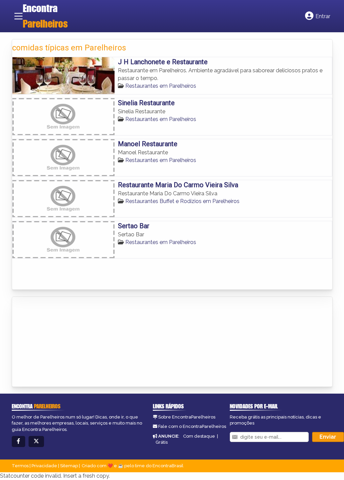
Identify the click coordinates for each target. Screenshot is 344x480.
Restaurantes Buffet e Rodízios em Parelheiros (182, 201)
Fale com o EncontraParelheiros (192, 426)
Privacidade (44, 465)
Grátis (162, 442)
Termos (20, 465)
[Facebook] (18, 441)
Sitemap (69, 465)
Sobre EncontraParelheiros (186, 416)
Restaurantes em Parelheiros (160, 86)
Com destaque (199, 436)
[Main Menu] (18, 16)
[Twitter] (36, 441)
